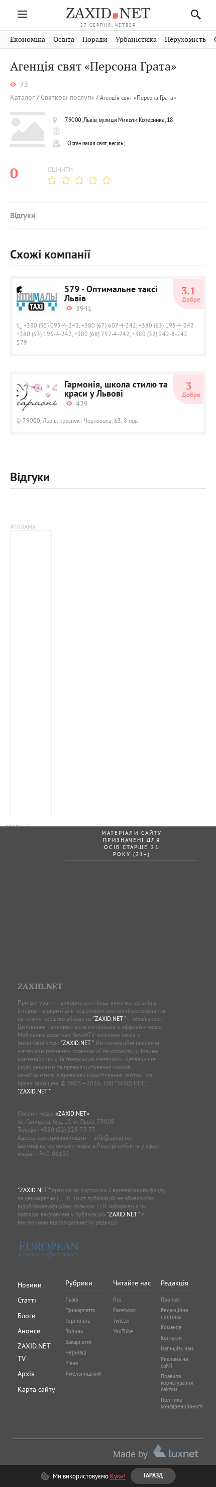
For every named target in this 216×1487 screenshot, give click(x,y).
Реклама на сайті (174, 1362)
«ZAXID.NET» (72, 1113)
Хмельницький (83, 1373)
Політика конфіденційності (182, 1403)
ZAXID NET (108, 13)
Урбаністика (136, 39)
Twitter (121, 1320)
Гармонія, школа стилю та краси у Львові (116, 390)
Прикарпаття (80, 1310)
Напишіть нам (177, 1348)
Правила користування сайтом (177, 1383)
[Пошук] (193, 14)
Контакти (171, 1337)
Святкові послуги (67, 97)
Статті (27, 1300)
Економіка (27, 39)
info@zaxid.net (113, 1137)
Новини (30, 1284)
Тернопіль (77, 1320)
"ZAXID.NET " (109, 1018)
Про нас (170, 1299)
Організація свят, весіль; (96, 143)
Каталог (22, 97)
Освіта (63, 39)
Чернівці (75, 1352)
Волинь (74, 1331)
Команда (171, 1327)
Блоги (27, 1315)
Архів (26, 1373)
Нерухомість (185, 39)
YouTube (123, 1331)
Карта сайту (36, 1389)
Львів (71, 1299)
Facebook (124, 1310)
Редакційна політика (174, 1313)
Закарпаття (78, 1341)
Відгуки (22, 216)
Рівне (71, 1363)
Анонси (29, 1330)
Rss (117, 1299)
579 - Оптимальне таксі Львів (111, 295)
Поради (94, 39)
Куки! (118, 1476)
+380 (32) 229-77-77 (68, 1129)
